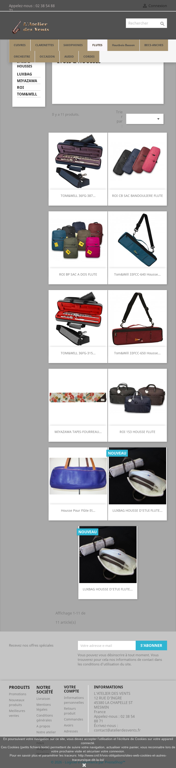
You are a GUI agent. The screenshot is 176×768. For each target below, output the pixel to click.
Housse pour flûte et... (78, 510)
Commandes (73, 719)
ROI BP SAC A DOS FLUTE (78, 274)
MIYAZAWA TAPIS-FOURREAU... (78, 432)
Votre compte (71, 689)
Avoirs (68, 725)
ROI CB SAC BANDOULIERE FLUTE (137, 195)
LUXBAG (24, 74)
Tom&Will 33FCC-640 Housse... (137, 274)
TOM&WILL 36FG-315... (78, 353)
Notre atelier (46, 732)
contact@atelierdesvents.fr (117, 730)
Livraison (43, 698)
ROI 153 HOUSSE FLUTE (137, 432)
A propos (43, 726)
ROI (20, 87)
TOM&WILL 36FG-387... (78, 195)
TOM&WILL (27, 94)
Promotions (17, 694)
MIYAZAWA (27, 80)
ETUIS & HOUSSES (24, 63)
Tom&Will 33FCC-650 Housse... (137, 353)
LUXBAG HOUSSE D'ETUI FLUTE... (137, 510)
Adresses (71, 731)
